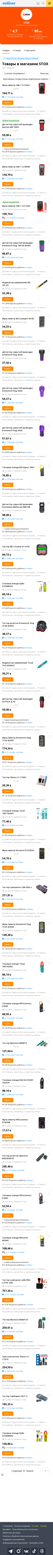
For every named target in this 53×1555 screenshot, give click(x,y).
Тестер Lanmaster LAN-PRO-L (17, 887)
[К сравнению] (49, 84)
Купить (7, 102)
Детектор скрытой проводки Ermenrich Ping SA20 (17, 429)
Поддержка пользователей (13, 1539)
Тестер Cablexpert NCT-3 (14, 1396)
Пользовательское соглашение (25, 1529)
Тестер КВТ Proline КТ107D (16, 546)
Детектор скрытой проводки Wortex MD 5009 (17, 125)
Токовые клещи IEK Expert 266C (18, 467)
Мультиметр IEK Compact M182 (18, 318)
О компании (8, 1526)
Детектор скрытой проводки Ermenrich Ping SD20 (17, 353)
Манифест (7, 1529)
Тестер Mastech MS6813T (15, 1319)
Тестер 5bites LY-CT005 (14, 777)
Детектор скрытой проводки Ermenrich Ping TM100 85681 (17, 244)
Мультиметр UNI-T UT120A (16, 205)
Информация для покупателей (15, 1543)
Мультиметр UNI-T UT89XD (16, 166)
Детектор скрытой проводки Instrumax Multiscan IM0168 (17, 505)
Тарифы (43, 1526)
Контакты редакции (22, 1526)
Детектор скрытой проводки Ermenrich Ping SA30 (17, 389)
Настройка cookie (36, 1543)
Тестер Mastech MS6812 (14, 1043)
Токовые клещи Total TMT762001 (13, 812)
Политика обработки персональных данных (21, 1536)
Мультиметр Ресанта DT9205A (18, 850)
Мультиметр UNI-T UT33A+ (16, 85)
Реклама (35, 1526)
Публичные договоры (11, 1533)
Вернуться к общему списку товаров (22, 58)
